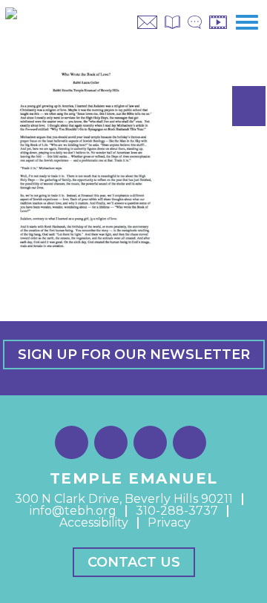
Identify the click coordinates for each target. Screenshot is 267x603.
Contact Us (134, 562)
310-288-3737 (177, 511)
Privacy (169, 522)
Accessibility (93, 522)
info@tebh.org (73, 511)
